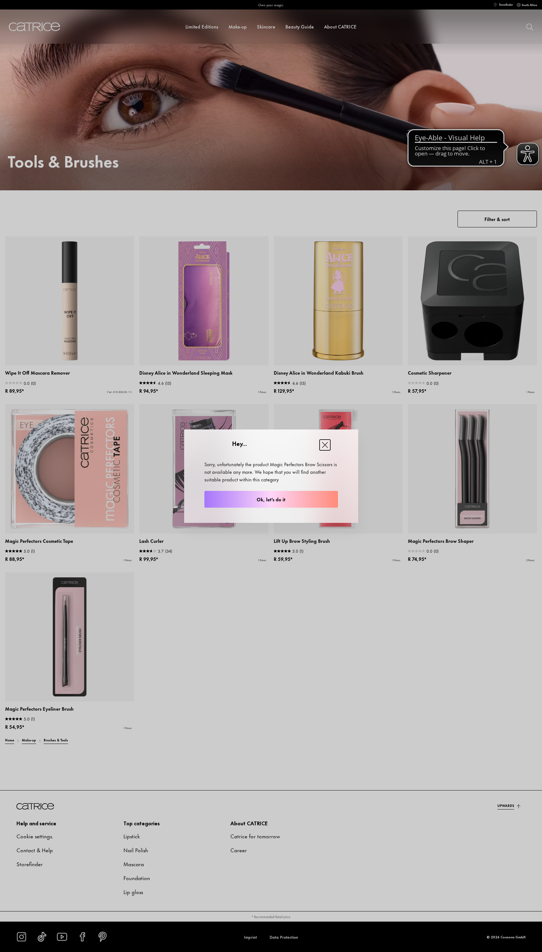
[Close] (325, 445)
